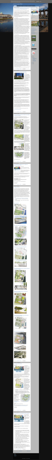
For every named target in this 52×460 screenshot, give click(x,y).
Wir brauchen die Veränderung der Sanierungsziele (34, 60)
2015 (32, 62)
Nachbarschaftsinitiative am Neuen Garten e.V (34, 30)
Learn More (37, 1)
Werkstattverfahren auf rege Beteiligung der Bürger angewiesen (21, 413)
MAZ (31, 18)
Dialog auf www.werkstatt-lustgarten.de (23, 405)
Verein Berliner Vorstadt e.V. (34, 29)
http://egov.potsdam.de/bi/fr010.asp (17, 109)
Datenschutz (15, 455)
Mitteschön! (32, 31)
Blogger (29, 458)
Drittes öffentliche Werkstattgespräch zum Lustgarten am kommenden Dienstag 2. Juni (21, 164)
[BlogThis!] (23, 111)
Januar (33, 57)
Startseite (15, 454)
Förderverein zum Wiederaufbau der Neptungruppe (34, 33)
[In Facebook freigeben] (24, 111)
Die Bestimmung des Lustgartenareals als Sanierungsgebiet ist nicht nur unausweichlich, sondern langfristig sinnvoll (21, 8)
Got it (40, 1)
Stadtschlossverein (33, 32)
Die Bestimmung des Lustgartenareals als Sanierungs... (34, 59)
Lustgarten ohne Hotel (16, 187)
